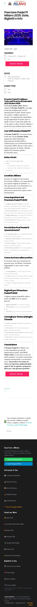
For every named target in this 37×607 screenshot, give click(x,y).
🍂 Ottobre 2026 (8, 530)
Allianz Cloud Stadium (14, 76)
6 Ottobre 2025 (8, 49)
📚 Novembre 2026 (9, 536)
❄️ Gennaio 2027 (9, 549)
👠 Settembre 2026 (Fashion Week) (14, 524)
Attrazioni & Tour (20, 603)
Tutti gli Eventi (9, 603)
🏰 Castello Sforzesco (10, 500)
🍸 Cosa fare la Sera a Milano (12, 566)
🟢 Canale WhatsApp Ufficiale (13, 459)
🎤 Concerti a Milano (10, 585)
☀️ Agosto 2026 (8, 518)
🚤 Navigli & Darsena (10, 494)
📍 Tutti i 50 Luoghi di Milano (13, 507)
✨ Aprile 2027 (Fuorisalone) (12, 555)
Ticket (9, 92)
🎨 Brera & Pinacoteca (10, 488)
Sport (15, 49)
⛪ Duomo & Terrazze (10, 482)
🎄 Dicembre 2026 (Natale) (11, 543)
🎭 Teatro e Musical (9, 579)
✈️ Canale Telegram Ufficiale (13, 464)
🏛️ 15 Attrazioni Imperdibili (12, 475)
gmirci (8, 388)
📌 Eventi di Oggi (9, 572)
